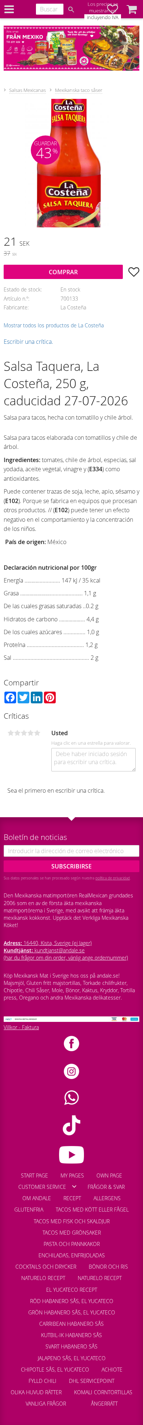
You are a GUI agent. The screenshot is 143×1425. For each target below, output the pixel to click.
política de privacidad (112, 878)
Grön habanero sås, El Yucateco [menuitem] (71, 1312)
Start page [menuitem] (34, 1175)
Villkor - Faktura (21, 1027)
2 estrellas (17, 733)
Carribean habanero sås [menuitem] (71, 1323)
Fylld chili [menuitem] (42, 1380)
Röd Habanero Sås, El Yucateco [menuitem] (71, 1301)
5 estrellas (37, 733)
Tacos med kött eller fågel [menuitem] (92, 1209)
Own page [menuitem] (109, 1175)
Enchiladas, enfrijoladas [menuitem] (71, 1255)
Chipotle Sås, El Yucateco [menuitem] (55, 1369)
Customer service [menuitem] (42, 1186)
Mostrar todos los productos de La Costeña (54, 325)
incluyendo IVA (102, 17)
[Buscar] (71, 9)
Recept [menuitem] (72, 1198)
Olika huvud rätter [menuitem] (36, 1392)
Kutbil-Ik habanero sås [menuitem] (71, 1335)
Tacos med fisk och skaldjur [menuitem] (72, 1221)
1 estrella (10, 733)
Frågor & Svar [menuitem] (106, 1186)
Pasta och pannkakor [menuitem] (72, 1243)
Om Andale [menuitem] (36, 1198)
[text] (71, 242)
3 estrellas (24, 733)
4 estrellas (30, 733)
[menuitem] (78, 1400)
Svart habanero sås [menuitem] (71, 1346)
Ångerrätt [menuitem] (104, 1403)
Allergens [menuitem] (107, 1198)
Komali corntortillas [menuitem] (103, 1392)
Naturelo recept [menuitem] (43, 1278)
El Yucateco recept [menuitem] (71, 1289)
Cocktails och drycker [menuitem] (45, 1266)
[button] (131, 9)
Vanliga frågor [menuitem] (46, 1403)
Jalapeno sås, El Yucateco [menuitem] (72, 1358)
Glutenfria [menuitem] (28, 1209)
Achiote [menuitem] (112, 1369)
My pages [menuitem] (72, 1175)
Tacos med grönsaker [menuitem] (72, 1232)
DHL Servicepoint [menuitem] (91, 1380)
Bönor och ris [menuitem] (108, 1266)
